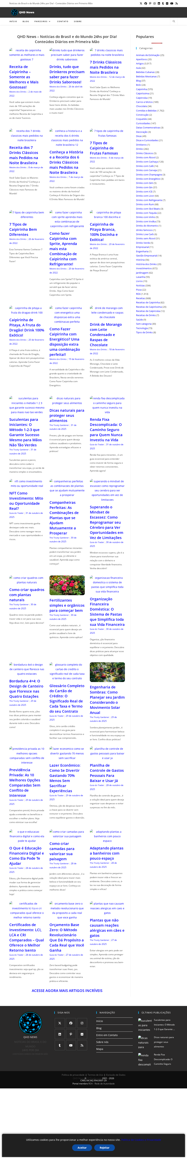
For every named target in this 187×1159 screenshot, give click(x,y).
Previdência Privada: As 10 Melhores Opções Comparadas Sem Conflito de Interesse (24, 782)
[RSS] (82, 1045)
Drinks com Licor (145, 195)
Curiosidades (143, 123)
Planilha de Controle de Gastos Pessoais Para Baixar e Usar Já (107, 773)
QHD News (78, 1078)
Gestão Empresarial (146, 255)
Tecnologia (142, 328)
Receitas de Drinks (146, 315)
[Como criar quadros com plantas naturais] (26, 582)
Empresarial (142, 247)
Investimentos (144, 268)
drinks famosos (144, 230)
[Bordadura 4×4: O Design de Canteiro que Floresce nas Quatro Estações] (26, 673)
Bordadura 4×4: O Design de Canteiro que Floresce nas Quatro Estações (26, 689)
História (140, 259)
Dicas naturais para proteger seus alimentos (66, 415)
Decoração (142, 132)
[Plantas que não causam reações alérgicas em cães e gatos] (107, 913)
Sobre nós (102, 1042)
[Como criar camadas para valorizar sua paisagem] (67, 836)
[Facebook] (71, 1023)
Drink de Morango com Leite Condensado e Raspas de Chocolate (106, 334)
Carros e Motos (144, 102)
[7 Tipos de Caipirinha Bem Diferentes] (26, 217)
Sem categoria (143, 323)
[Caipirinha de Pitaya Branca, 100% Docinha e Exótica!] (107, 217)
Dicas (139, 136)
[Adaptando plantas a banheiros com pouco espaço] (107, 841)
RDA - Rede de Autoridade (101, 1083)
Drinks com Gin (144, 187)
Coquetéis (141, 119)
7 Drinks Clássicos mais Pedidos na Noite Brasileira (106, 67)
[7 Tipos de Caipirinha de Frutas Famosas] (107, 135)
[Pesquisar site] (173, 22)
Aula (138, 67)
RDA (138, 293)
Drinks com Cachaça (147, 161)
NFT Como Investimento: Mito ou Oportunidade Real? (26, 501)
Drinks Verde (143, 242)
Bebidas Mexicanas (146, 76)
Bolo (138, 84)
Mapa (99, 1049)
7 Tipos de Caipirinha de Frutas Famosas (104, 148)
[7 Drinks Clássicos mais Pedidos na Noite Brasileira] (107, 55)
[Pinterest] (71, 1034)
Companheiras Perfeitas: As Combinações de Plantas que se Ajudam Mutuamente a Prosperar (64, 518)
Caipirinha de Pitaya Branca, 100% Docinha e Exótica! (104, 232)
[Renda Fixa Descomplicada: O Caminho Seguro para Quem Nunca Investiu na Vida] (107, 412)
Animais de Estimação (148, 55)
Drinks (139, 148)
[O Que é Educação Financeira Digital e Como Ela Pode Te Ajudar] (26, 841)
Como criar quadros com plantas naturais (26, 594)
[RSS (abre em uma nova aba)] (176, 3)
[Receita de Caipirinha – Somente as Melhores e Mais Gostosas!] (26, 59)
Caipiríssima (142, 93)
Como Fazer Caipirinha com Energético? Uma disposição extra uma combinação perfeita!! (64, 342)
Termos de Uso (95, 1074)
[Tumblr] (60, 1045)
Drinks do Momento (147, 225)
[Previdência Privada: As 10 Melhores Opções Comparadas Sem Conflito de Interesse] (26, 762)
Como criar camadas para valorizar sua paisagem (62, 851)
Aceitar (82, 1147)
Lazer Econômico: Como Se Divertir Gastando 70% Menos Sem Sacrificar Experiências (65, 778)
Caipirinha (141, 89)
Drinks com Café (145, 166)
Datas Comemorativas (148, 127)
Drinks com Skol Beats (148, 208)
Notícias (140, 285)
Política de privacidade (73, 1074)
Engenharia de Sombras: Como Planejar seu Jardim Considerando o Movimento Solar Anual (107, 700)
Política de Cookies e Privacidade (141, 1139)
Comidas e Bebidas (146, 110)
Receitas (140, 298)
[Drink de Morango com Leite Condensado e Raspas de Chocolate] (107, 317)
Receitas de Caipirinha (148, 302)
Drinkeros (141, 144)
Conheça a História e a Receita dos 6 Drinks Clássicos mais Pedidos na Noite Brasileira (66, 162)
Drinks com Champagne (149, 174)
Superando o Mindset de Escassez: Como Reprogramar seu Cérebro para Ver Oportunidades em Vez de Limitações (106, 522)
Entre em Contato (107, 1035)
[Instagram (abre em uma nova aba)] (154, 3)
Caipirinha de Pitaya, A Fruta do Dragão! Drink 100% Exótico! (26, 327)
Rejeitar (104, 1147)
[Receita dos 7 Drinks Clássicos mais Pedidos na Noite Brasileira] (26, 140)
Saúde (139, 319)
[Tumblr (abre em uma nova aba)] (163, 3)
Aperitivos (141, 59)
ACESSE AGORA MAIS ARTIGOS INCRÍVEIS (67, 990)
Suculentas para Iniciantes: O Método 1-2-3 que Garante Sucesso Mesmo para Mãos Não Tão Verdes (25, 432)
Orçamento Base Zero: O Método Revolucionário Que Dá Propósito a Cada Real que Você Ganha (66, 937)
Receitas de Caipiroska (148, 311)
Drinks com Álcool (145, 157)
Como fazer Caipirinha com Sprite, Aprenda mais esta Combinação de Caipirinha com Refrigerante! (63, 248)
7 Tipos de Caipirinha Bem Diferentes (23, 229)
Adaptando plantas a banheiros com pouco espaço (106, 853)
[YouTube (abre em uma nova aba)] (171, 3)
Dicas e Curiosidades (147, 140)
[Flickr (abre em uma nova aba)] (167, 3)
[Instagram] (82, 1023)
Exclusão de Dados (115, 1074)
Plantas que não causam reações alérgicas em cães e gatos (107, 928)
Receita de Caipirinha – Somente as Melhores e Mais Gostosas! (24, 77)
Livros (139, 281)
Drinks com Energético (148, 178)
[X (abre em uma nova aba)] (141, 3)
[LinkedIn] (60, 1034)
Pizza (139, 289)
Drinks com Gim (144, 183)
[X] (60, 1023)
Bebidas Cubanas (145, 72)
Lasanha (140, 277)
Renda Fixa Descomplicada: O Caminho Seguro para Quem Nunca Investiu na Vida (106, 429)
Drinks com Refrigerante (149, 200)
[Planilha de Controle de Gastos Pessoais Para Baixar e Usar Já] (107, 758)
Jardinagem (142, 272)
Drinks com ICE (144, 191)
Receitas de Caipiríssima (149, 306)
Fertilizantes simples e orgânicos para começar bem (67, 605)
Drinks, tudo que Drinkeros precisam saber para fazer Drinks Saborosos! (67, 74)
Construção (142, 114)
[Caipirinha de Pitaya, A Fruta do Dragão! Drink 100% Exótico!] (26, 312)
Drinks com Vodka (146, 221)
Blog (138, 80)
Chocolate (141, 106)
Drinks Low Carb (145, 234)
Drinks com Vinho (145, 217)
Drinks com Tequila (146, 213)
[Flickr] (82, 1034)
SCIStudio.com (94, 1078)
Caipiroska (141, 97)
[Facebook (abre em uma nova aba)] (145, 3)
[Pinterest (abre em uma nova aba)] (150, 3)
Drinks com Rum (145, 204)
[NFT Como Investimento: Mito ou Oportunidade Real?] (26, 486)
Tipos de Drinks (144, 332)
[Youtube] (71, 1045)
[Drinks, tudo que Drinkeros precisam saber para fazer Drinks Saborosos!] (67, 59)
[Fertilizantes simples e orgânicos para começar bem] (67, 593)
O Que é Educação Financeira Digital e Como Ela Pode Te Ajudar (26, 856)
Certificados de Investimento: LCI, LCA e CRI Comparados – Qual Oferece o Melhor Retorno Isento (26, 937)
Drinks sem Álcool (145, 238)
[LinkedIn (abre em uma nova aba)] (159, 3)
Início (99, 1021)
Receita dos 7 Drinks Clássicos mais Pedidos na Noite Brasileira (23, 155)
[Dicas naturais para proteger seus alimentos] (67, 403)
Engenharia (142, 251)
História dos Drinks (146, 264)
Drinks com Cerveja (146, 170)
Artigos (140, 63)
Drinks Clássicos (144, 153)
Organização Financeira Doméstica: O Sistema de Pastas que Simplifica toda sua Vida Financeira (107, 611)
